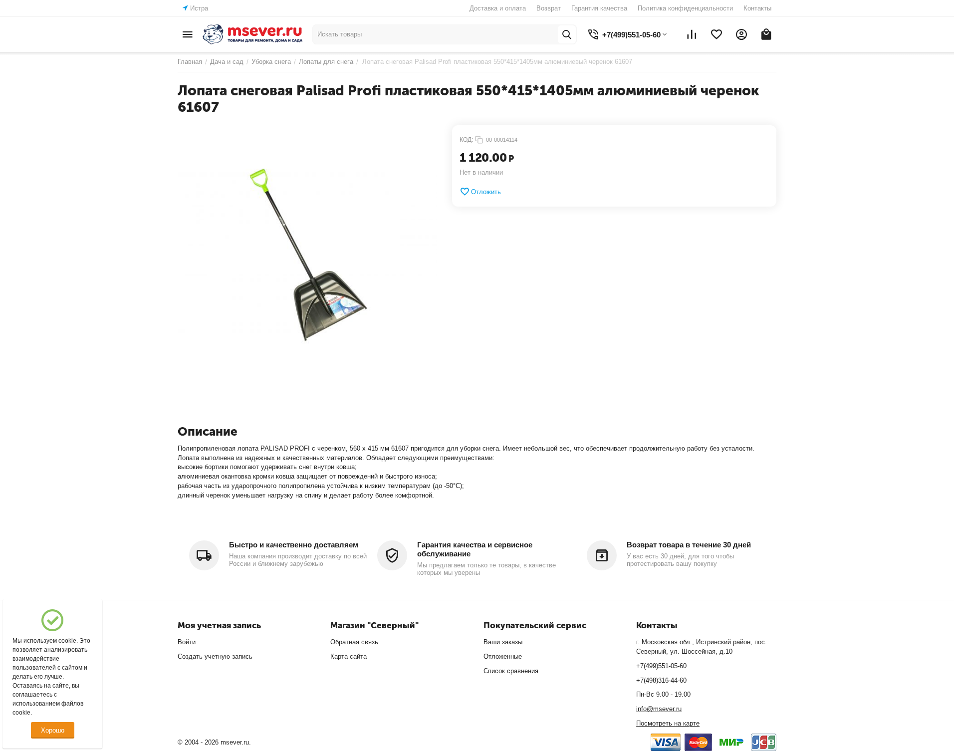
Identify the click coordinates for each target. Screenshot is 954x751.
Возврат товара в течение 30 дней (689, 544)
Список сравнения (510, 671)
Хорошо (52, 730)
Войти (187, 642)
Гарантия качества (599, 8)
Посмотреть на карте (668, 723)
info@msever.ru (659, 709)
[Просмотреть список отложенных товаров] (716, 34)
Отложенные (502, 656)
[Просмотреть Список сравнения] (692, 34)
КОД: (466, 139)
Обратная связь (354, 642)
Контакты (757, 8)
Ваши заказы (502, 642)
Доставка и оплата (498, 8)
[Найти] (567, 34)
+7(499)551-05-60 (661, 666)
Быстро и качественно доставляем (293, 544)
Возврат (548, 8)
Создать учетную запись (215, 656)
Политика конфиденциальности (685, 8)
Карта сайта (348, 656)
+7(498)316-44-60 (661, 680)
